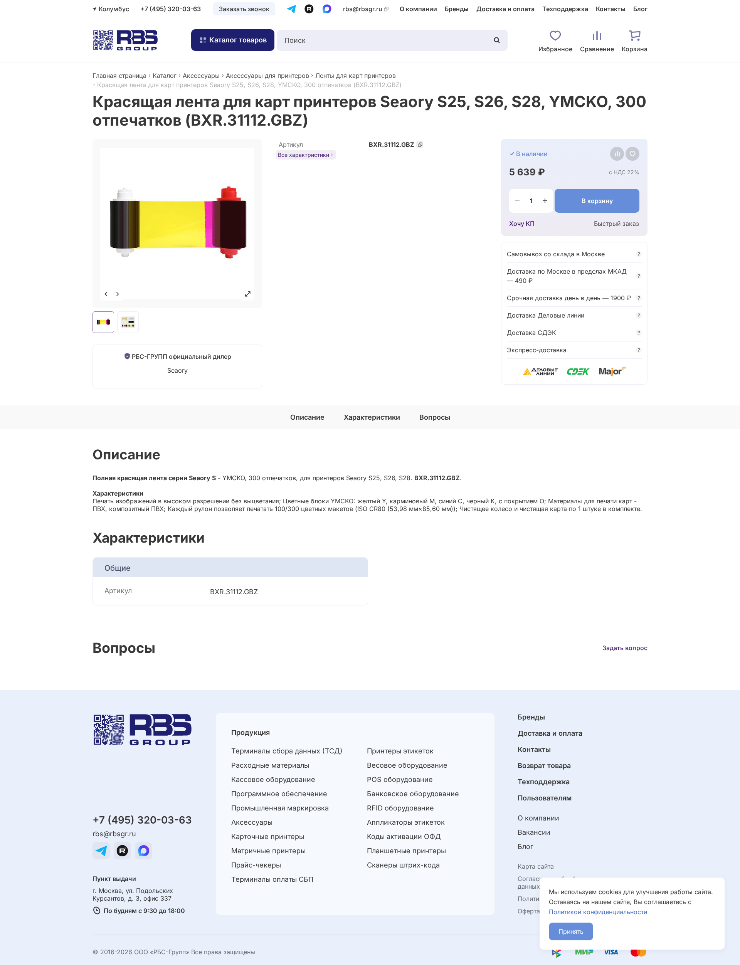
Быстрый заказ (616, 223)
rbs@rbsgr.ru (362, 9)
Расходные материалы (270, 765)
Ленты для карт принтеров (355, 75)
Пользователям (545, 798)
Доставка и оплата (505, 9)
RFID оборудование (400, 808)
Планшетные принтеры (406, 851)
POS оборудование (400, 779)
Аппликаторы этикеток (406, 822)
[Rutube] (309, 9)
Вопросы (434, 417)
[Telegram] (291, 9)
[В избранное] (632, 154)
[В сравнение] (617, 154)
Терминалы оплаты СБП (272, 879)
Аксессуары (201, 75)
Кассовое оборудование (273, 779)
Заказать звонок (244, 9)
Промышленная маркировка (280, 808)
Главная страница (119, 75)
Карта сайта (536, 866)
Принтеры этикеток (400, 751)
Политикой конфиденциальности (598, 912)
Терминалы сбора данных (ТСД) (287, 751)
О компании (418, 9)
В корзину (597, 201)
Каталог (165, 75)
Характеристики (372, 417)
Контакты (611, 9)
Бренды (457, 9)
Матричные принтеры (268, 851)
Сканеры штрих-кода (403, 865)
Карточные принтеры (267, 836)
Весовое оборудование (407, 765)
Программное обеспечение (279, 794)
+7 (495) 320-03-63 (170, 9)
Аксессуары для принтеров (267, 75)
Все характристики (303, 154)
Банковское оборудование (413, 794)
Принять (571, 931)
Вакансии (534, 832)
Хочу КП (522, 223)
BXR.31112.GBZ (391, 144)
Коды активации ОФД (404, 836)
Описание (307, 417)
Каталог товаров (238, 40)
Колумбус (114, 9)
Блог (640, 9)
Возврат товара (544, 766)
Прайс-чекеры (256, 865)
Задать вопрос (625, 648)
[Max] (327, 9)
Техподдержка (565, 9)
